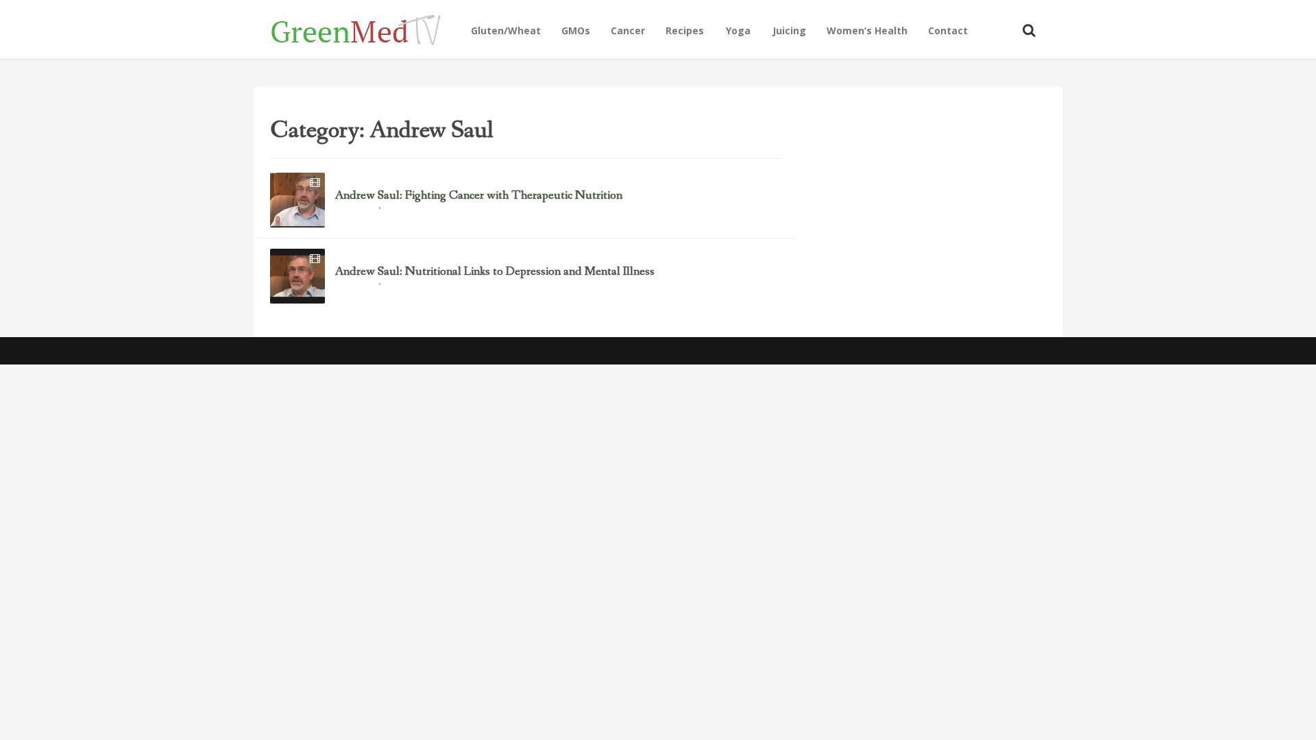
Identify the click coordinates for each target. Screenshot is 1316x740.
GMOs (575, 30)
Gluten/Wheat (506, 30)
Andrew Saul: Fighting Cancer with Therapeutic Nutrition (478, 196)
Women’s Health (867, 30)
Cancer (628, 30)
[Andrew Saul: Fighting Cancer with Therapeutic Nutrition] (297, 200)
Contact (948, 30)
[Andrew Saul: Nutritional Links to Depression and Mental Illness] (297, 276)
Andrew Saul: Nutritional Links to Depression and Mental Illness (495, 272)
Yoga (738, 30)
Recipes (685, 30)
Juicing (789, 30)
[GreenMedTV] (366, 29)
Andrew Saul (354, 209)
